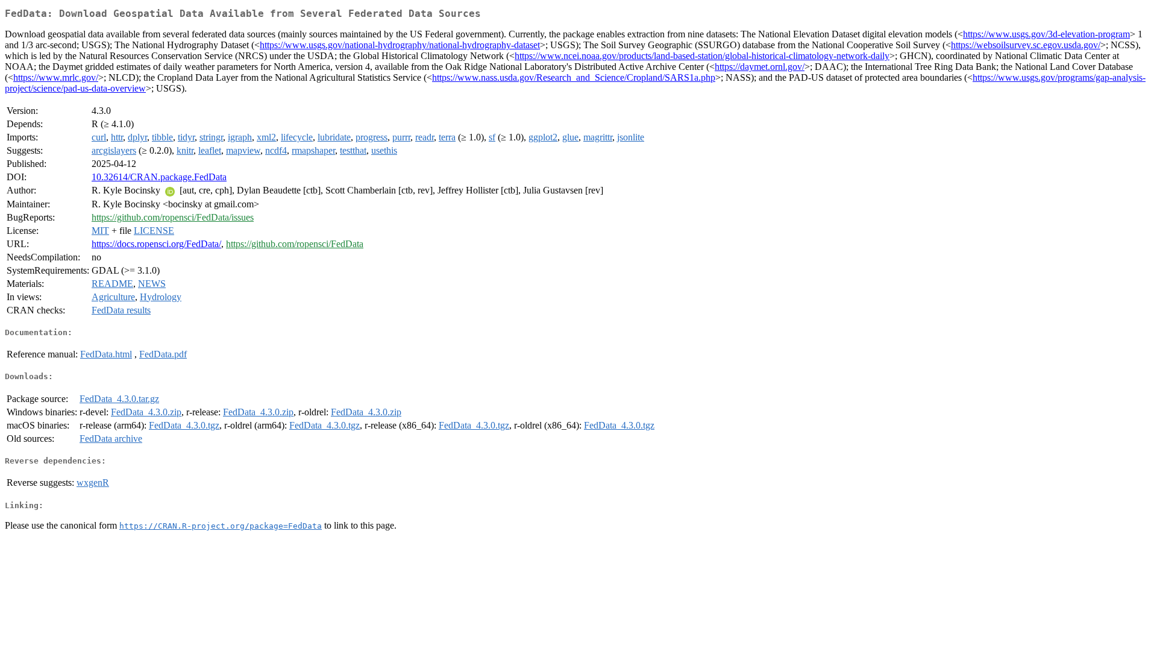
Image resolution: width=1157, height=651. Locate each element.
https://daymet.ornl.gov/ (759, 66)
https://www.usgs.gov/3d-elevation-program (1046, 34)
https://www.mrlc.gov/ (55, 77)
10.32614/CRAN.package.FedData (159, 177)
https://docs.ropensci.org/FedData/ (156, 244)
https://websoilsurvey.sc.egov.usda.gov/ (1025, 45)
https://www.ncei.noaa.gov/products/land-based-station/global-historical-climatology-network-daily (702, 56)
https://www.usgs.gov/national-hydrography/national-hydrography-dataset (400, 45)
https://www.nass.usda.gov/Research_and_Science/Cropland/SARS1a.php (573, 77)
